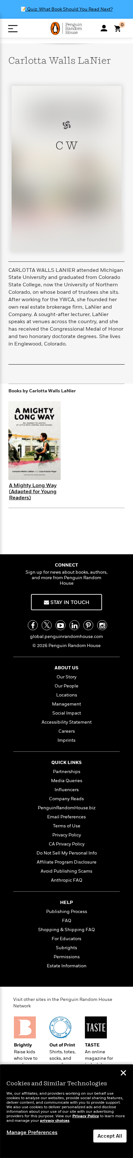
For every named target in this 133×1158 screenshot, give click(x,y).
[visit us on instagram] (102, 625)
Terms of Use (66, 826)
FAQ (66, 921)
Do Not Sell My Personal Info (66, 853)
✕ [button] (123, 1073)
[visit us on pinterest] (88, 625)
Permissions (67, 957)
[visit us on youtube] (61, 625)
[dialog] (66, 1111)
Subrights (66, 948)
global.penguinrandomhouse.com (66, 636)
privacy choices (54, 1120)
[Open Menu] (13, 28)
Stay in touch (69, 602)
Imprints (66, 740)
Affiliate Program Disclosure (67, 862)
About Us (66, 668)
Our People (66, 686)
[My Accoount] (104, 28)
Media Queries (66, 781)
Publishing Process (66, 911)
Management (66, 704)
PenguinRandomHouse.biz (67, 808)
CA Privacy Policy (67, 844)
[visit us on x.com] (47, 625)
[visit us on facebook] (33, 625)
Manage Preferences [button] (31, 1132)
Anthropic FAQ (66, 880)
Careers (66, 731)
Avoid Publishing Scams (66, 871)
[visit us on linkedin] (74, 625)
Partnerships (66, 772)
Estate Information (67, 966)
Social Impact (66, 713)
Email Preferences (66, 817)
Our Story (66, 677)
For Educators (66, 939)
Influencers (67, 790)
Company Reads (66, 799)
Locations (66, 695)
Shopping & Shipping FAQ (66, 930)
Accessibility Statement (67, 722)
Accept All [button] (109, 1136)
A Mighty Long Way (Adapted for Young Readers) (32, 491)
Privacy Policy (66, 835)
